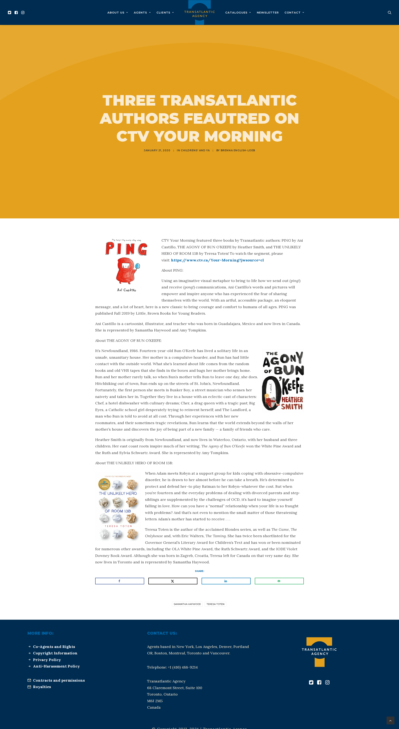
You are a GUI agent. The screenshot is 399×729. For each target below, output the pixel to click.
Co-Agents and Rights (54, 646)
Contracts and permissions (59, 680)
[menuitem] (10, 12)
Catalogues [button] (236, 12)
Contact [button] (292, 12)
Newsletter (268, 12)
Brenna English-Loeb (238, 150)
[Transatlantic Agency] (199, 12)
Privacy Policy (47, 659)
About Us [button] (115, 12)
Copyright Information (55, 653)
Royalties (42, 686)
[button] (10, 12)
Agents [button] (140, 12)
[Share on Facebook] (119, 581)
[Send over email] (279, 581)
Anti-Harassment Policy (56, 666)
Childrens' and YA (195, 150)
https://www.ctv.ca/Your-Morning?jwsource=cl (217, 260)
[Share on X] (172, 581)
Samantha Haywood (187, 604)
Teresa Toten (215, 604)
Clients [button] (163, 12)
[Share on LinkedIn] (226, 581)
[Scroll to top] (390, 720)
